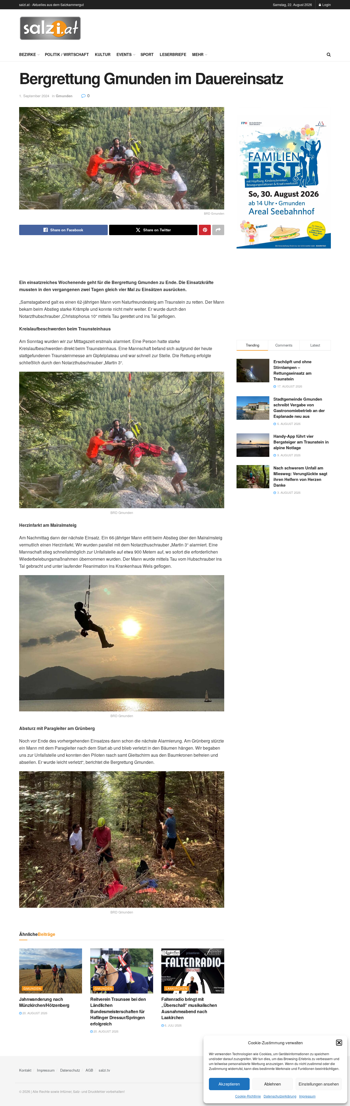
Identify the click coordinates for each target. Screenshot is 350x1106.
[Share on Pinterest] (205, 230)
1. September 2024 (34, 95)
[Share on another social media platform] (218, 230)
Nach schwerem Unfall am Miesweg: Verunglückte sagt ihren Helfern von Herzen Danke (300, 476)
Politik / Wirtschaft (67, 54)
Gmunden (64, 95)
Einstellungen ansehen (319, 1084)
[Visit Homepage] (50, 28)
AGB (89, 1070)
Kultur (102, 54)
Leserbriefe (173, 54)
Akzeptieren (229, 1084)
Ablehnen (272, 1084)
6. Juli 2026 (173, 1025)
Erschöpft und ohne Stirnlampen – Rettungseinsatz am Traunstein (292, 370)
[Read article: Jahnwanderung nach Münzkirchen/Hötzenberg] (50, 970)
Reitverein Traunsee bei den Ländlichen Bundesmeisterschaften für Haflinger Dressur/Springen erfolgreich (118, 1011)
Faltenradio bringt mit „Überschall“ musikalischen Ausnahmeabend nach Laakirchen (189, 1008)
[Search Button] (329, 54)
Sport (147, 54)
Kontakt (25, 1070)
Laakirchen (176, 988)
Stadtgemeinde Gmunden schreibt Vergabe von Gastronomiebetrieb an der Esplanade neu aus (299, 407)
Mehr (197, 54)
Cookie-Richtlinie (248, 1096)
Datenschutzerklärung (280, 1096)
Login (326, 4)
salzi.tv (104, 1070)
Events (124, 54)
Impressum (307, 1096)
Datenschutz (70, 1070)
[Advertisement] (231, 27)
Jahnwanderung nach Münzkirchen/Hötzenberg (44, 1002)
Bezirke (27, 54)
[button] (339, 1042)
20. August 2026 (34, 1013)
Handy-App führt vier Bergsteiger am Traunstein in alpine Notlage (301, 442)
